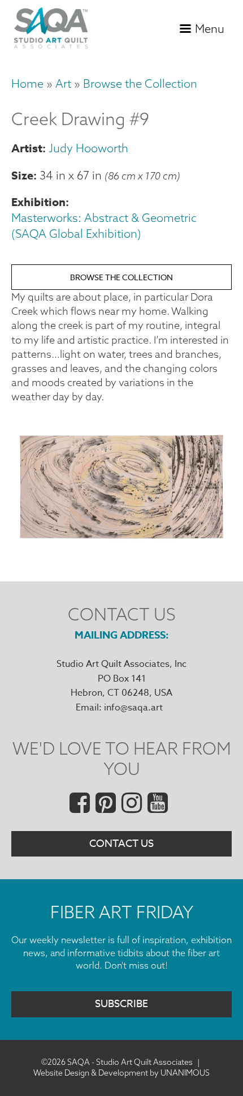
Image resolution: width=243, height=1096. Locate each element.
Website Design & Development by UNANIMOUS (121, 1073)
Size (22, 175)
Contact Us (121, 843)
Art (63, 83)
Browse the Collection (140, 83)
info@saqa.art (133, 707)
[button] (121, 538)
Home (27, 83)
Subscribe (121, 1004)
